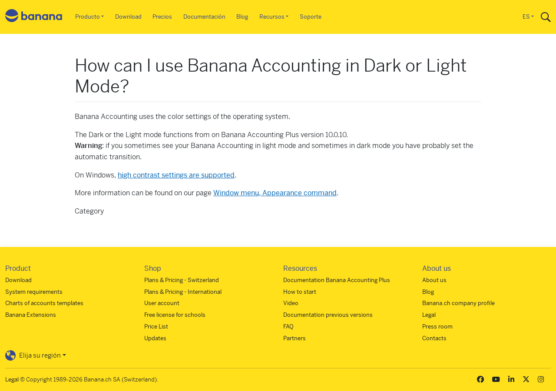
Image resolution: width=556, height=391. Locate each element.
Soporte (310, 16)
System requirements (34, 292)
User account (161, 303)
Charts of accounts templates (44, 303)
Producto (87, 16)
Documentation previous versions (328, 315)
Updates (155, 338)
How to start (299, 292)
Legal (429, 315)
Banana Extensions (30, 315)
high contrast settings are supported (176, 175)
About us (434, 280)
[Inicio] (34, 17)
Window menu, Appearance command (275, 192)
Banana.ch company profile (458, 303)
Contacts (434, 338)
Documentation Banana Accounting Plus (336, 280)
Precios (162, 16)
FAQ (288, 326)
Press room (437, 326)
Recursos (272, 16)
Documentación (204, 16)
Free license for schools (174, 315)
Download (128, 16)
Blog (242, 16)
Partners (294, 338)
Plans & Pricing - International (183, 292)
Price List (156, 326)
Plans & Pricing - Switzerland (181, 280)
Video (290, 303)
